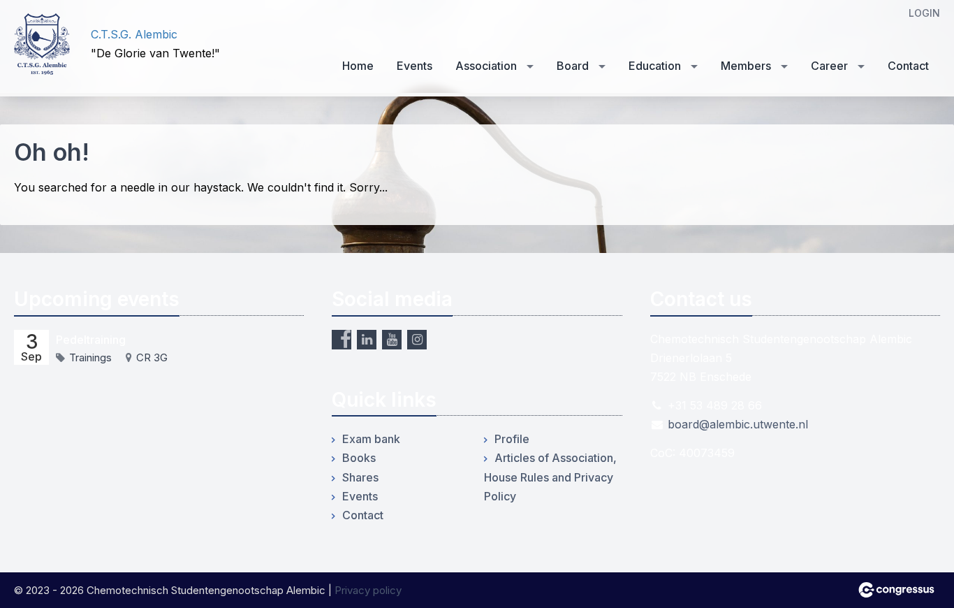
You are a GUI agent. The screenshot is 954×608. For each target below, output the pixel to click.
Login (924, 13)
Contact (908, 66)
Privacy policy (368, 590)
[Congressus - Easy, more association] (896, 590)
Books (359, 458)
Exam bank (371, 439)
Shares (360, 477)
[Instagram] (417, 339)
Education (655, 66)
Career (829, 66)
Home (358, 66)
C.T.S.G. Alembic (134, 34)
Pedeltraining (91, 340)
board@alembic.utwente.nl (738, 424)
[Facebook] (341, 339)
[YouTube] (392, 339)
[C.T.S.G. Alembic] (42, 44)
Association (486, 66)
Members (746, 66)
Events (414, 66)
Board (573, 66)
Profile (511, 439)
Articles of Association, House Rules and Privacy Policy (550, 476)
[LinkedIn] (366, 339)
